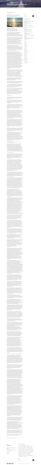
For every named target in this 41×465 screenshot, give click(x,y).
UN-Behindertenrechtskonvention (30, 455)
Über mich (18, 8)
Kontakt (20, 8)
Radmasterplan (24, 453)
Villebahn (24, 456)
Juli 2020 (25, 47)
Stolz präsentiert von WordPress (26, 463)
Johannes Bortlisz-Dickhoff (17, 4)
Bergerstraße (25, 445)
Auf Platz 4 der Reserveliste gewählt (27, 31)
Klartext (11, 8)
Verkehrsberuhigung (21, 456)
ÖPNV (26, 456)
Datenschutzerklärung (20, 463)
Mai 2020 (25, 49)
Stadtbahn (29, 454)
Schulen (26, 454)
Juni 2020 (25, 48)
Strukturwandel (24, 455)
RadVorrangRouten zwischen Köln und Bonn (28, 25)
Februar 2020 (25, 50)
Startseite (8, 8)
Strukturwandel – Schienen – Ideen (27, 23)
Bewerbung (28, 445)
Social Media (14, 8)
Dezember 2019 (25, 51)
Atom (19, 445)
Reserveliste (23, 454)
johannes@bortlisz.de (9, 445)
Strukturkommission (21, 455)
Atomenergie (21, 445)
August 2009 (25, 59)
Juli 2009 (25, 60)
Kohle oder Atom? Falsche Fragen (27, 19)
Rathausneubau (20, 454)
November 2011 (25, 58)
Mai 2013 (25, 57)
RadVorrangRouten (28, 453)
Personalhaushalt (20, 453)
